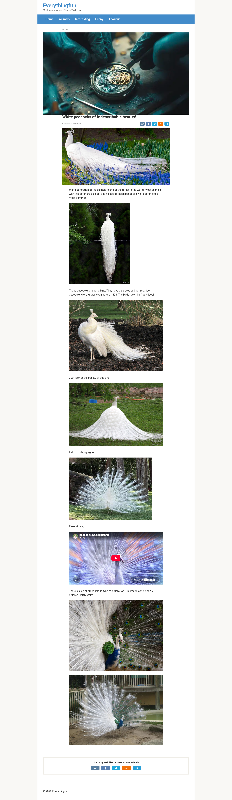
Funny (99, 19)
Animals (64, 19)
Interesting (82, 19)
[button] (116, 73)
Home (50, 19)
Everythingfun (59, 5)
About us (115, 19)
